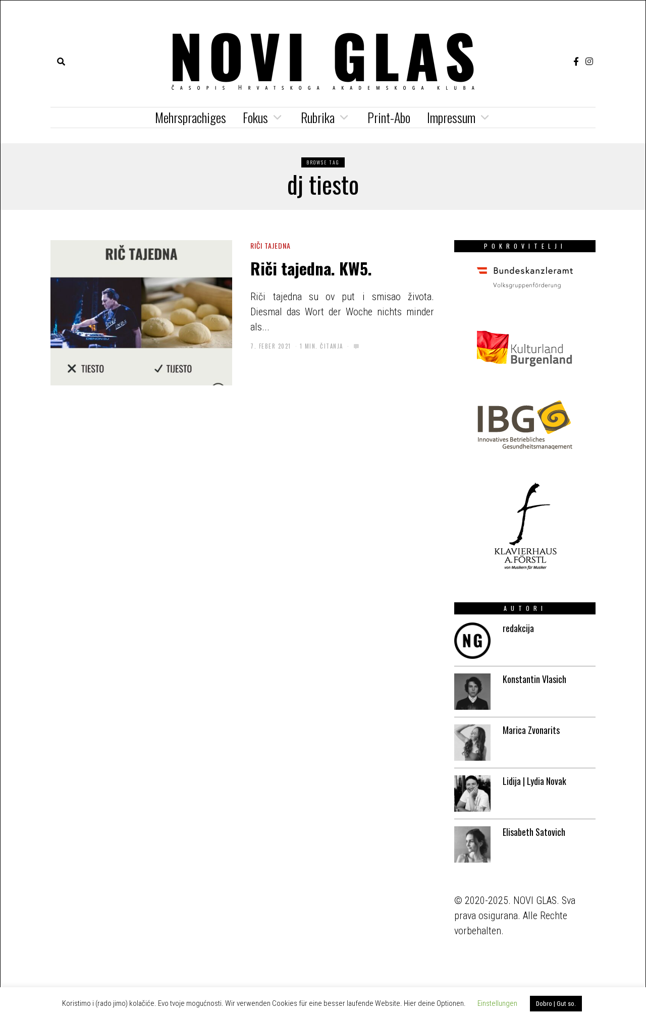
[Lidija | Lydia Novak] (472, 793)
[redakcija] (472, 640)
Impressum (451, 117)
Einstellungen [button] (497, 1003)
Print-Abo (388, 117)
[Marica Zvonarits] (472, 742)
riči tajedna (270, 245)
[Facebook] (576, 61)
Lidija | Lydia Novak (534, 780)
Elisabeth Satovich (534, 831)
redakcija (518, 628)
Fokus (255, 117)
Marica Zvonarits (531, 729)
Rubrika (318, 117)
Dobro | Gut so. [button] (556, 1003)
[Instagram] (589, 61)
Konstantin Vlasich (534, 679)
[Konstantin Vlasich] (472, 691)
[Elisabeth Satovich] (472, 844)
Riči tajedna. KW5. (311, 268)
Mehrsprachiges (190, 117)
